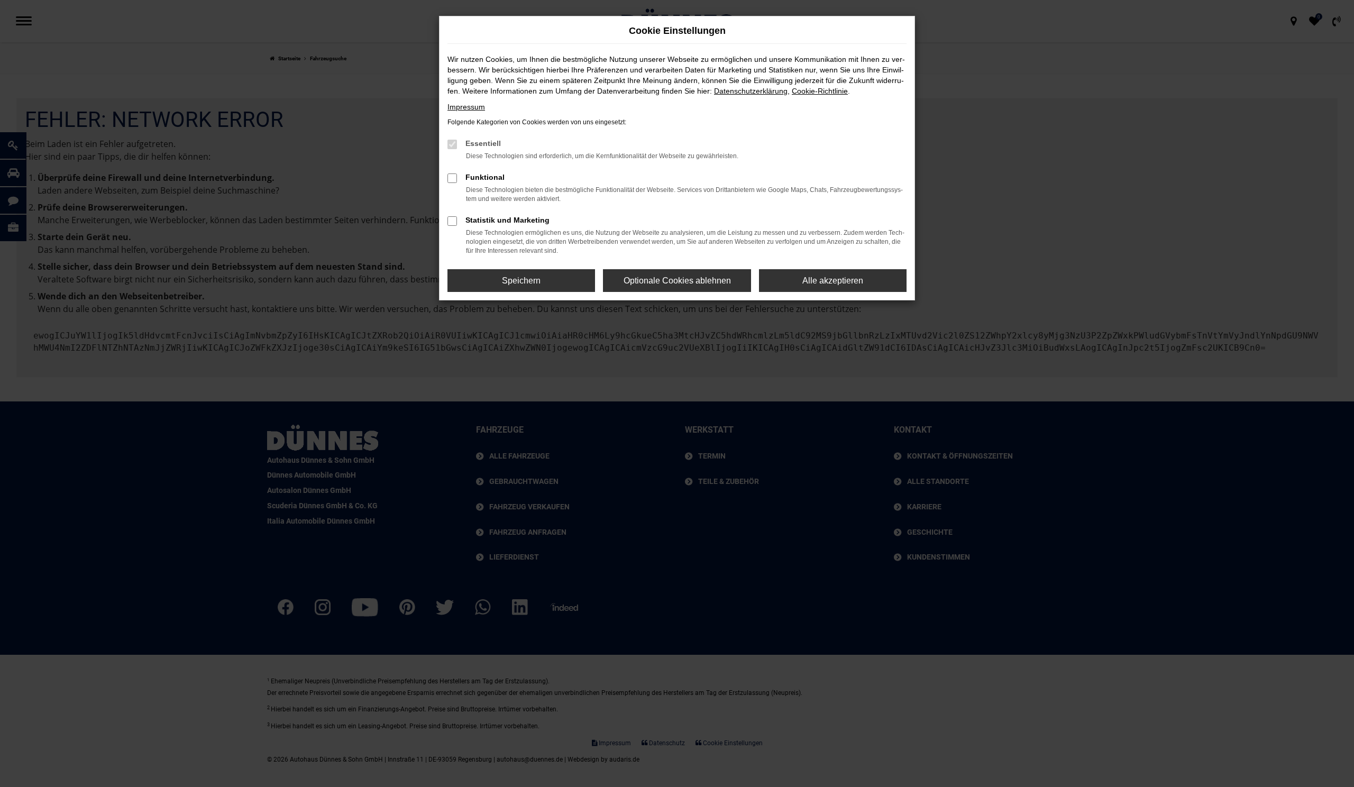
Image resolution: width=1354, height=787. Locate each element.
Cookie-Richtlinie (820, 91)
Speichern (521, 280)
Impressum (466, 107)
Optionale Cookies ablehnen (677, 280)
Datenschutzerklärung (751, 91)
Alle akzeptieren (832, 280)
